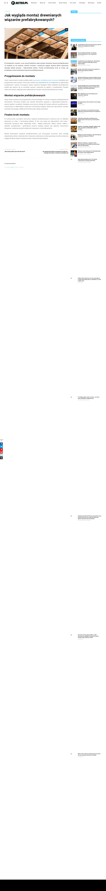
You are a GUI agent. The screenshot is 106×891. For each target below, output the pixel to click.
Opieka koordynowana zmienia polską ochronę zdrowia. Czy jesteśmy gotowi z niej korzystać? (89, 78)
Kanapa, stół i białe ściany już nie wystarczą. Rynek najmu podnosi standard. (89, 70)
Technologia (82, 2)
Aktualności (34, 2)
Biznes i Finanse (63, 2)
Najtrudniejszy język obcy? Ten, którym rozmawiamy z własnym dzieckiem (87, 160)
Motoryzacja (91, 2)
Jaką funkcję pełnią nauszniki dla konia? (15, 151)
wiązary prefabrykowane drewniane (46, 80)
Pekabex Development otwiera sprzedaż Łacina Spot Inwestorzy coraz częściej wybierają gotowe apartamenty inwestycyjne (89, 517)
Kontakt (99, 2)
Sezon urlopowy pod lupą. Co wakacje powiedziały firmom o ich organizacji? (87, 53)
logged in (12, 167)
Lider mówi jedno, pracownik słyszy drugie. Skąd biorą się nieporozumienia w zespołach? (89, 111)
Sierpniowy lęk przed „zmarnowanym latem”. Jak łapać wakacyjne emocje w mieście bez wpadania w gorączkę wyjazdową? (89, 87)
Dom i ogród (73, 2)
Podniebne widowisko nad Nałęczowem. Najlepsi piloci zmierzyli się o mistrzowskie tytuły (88, 120)
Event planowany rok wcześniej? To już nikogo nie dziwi (89, 102)
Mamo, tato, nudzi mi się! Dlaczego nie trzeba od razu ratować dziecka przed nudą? (89, 754)
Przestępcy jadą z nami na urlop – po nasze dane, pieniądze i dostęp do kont (88, 397)
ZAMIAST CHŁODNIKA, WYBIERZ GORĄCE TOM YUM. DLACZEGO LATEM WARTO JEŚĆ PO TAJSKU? (89, 128)
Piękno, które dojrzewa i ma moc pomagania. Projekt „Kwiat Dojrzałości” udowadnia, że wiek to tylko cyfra (89, 279)
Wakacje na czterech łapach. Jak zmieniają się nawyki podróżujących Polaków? (89, 135)
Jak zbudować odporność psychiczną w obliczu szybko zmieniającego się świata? (89, 45)
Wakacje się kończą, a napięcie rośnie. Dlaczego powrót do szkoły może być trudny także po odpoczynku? (88, 144)
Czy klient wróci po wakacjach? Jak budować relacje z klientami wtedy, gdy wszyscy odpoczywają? (89, 62)
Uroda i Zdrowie (52, 2)
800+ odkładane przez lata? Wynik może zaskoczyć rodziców (87, 94)
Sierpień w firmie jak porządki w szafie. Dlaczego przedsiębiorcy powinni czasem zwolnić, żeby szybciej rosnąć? (88, 636)
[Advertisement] (86, 26)
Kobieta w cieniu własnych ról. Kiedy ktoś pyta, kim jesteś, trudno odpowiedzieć (89, 151)
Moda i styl (42, 2)
